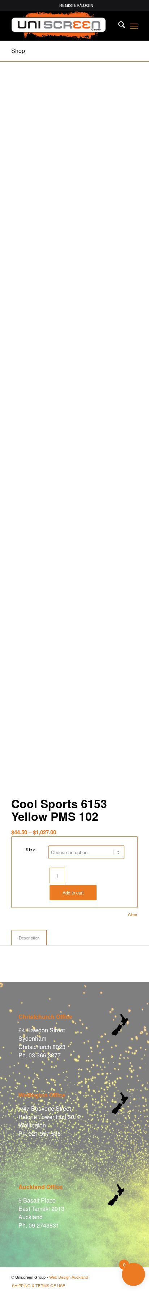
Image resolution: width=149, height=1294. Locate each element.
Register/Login (76, 5)
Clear (132, 915)
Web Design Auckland (68, 1277)
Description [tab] (29, 938)
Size (31, 849)
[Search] (118, 25)
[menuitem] (76, 5)
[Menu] (134, 25)
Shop (18, 50)
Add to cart (73, 892)
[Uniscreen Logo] (61, 25)
